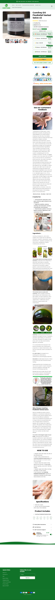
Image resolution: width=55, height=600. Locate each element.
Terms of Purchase (7, 582)
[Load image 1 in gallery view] (7, 41)
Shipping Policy (6, 580)
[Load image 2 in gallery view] (12, 41)
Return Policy (5, 578)
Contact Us (5, 574)
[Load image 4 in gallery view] (21, 41)
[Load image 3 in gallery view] (16, 41)
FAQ (3, 576)
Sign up (27, 577)
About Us (4, 572)
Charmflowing (29, 594)
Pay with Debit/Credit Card (42, 62)
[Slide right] (29, 41)
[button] (52, 6)
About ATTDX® (6, 585)
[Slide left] (4, 41)
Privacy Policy (5, 583)
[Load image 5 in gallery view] (25, 41)
